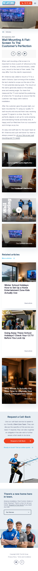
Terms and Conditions (24, 557)
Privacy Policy (12, 557)
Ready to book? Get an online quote (17, 447)
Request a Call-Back (18, 441)
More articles (7, 258)
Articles (8, 32)
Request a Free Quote (16, 505)
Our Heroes (10, 512)
